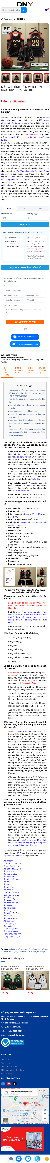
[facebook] (4, 1083)
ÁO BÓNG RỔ (19, 19)
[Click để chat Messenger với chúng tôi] (19, 1159)
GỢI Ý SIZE (25, 224)
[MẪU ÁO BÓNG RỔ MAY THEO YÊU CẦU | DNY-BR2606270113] (37, 980)
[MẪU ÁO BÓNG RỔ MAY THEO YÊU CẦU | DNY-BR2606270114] (12, 980)
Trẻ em (40, 208)
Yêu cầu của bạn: (10, 305)
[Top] (47, 1159)
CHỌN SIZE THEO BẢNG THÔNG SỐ (25, 268)
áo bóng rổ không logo (10, 951)
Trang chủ (8, 19)
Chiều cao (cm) (7, 214)
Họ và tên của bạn (11, 286)
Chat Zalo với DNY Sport (27, 337)
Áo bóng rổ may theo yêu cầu (36, 949)
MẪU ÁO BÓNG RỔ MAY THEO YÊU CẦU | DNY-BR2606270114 (10, 967)
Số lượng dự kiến (32, 296)
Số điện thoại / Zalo (11, 296)
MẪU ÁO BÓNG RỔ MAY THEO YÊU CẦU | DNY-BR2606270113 (35, 967)
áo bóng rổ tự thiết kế (28, 951)
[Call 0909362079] (37, 1159)
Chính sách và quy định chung (12, 1070)
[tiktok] (15, 1083)
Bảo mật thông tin (7, 1073)
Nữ (25, 208)
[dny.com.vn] (25, 4)
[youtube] (10, 1083)
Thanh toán (5, 1059)
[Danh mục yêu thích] (46, 10)
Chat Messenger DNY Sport (27, 344)
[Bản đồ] (25, 1106)
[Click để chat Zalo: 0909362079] (28, 1159)
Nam (9, 208)
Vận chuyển (5, 1063)
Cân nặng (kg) (32, 214)
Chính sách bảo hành (9, 1066)
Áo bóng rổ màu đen (16, 949)
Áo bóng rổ (41, 951)
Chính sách (7, 1055)
